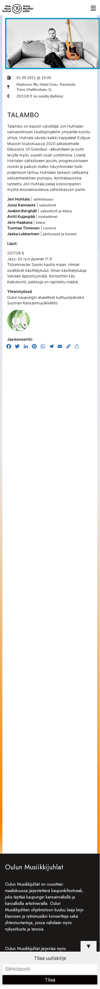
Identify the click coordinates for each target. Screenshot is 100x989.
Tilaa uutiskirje (50, 958)
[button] (93, 8)
